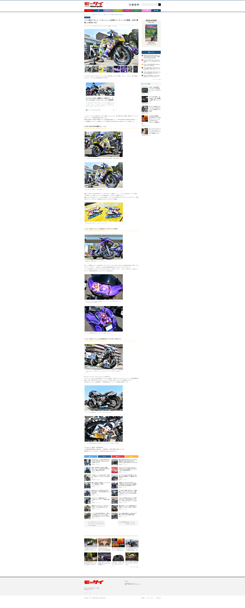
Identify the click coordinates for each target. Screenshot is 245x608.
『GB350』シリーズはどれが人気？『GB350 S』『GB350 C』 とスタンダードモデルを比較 (101, 476)
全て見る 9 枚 (135, 69)
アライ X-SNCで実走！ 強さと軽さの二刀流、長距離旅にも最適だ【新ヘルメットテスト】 (155, 99)
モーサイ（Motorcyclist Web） (94, 597)
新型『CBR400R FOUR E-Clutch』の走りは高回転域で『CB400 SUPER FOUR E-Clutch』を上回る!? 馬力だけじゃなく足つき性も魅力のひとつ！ (128, 461)
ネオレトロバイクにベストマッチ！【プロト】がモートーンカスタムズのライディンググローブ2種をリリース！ (155, 131)
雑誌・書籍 (156, 10)
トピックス (89, 10)
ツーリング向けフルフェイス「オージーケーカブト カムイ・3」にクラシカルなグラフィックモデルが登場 (96, 524)
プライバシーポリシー (150, 597)
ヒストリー (137, 10)
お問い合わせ (158, 597)
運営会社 (143, 597)
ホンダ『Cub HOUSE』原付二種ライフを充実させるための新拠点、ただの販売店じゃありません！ (128, 476)
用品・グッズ (108, 10)
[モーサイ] (93, 7)
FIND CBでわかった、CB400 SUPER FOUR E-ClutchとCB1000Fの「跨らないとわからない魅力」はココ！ (100, 461)
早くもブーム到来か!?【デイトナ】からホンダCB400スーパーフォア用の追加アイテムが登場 (155, 109)
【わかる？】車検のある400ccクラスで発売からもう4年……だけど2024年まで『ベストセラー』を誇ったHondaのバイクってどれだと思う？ (128, 499)
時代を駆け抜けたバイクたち (130, 583)
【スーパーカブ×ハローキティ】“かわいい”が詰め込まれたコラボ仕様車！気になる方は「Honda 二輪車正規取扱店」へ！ (128, 469)
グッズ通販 (146, 10)
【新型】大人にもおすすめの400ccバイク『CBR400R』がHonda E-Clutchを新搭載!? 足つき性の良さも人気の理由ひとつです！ (128, 484)
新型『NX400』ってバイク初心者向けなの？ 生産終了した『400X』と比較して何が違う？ (128, 506)
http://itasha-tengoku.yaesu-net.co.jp (108, 451)
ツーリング (127, 10)
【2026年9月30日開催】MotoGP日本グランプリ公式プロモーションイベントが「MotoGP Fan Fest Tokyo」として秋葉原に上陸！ (151, 120)
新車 (98, 10)
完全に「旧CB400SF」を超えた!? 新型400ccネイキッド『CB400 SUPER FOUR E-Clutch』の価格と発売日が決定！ (100, 469)
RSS (90, 593)
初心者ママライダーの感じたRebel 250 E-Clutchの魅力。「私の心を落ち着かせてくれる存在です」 (101, 492)
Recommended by (155, 79)
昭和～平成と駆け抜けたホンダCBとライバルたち (132, 584)
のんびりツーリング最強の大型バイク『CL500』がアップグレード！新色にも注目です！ (100, 499)
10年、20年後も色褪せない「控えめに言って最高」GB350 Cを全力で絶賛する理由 (128, 514)
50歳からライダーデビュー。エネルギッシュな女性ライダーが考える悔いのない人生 (101, 506)
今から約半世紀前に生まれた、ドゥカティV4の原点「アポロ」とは (127, 523)
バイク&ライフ (118, 10)
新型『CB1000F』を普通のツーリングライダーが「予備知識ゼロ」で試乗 (101, 483)
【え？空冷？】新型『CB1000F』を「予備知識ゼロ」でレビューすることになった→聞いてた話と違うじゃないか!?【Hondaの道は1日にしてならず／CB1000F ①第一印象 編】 (128, 492)
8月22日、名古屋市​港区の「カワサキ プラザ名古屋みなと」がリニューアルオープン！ (155, 89)
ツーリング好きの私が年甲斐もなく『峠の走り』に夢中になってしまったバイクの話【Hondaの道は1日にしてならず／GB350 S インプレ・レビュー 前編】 (100, 515)
